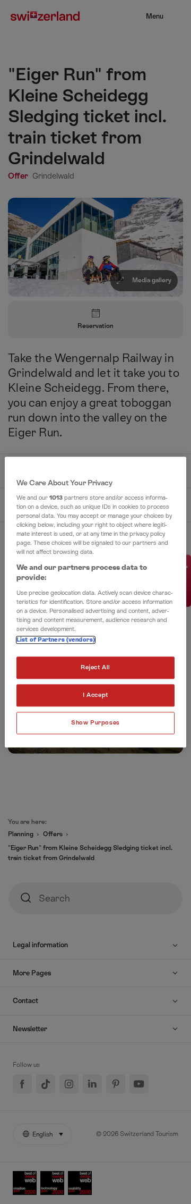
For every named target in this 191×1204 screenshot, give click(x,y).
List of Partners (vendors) (55, 639)
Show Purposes (95, 722)
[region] (95, 602)
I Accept (95, 695)
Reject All (95, 667)
